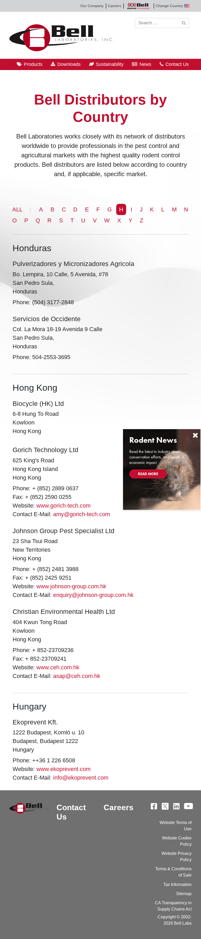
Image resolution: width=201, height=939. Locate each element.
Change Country (169, 6)
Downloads (69, 64)
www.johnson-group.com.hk (71, 586)
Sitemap (184, 893)
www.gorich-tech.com (63, 505)
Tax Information (177, 884)
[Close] (195, 435)
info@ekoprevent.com (80, 777)
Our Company (92, 6)
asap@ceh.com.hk (76, 676)
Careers (114, 6)
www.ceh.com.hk (57, 667)
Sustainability (110, 64)
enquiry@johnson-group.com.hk (93, 595)
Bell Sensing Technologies (138, 6)
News (145, 64)
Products (33, 64)
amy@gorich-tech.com (81, 514)
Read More (148, 473)
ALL (17, 209)
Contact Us (177, 64)
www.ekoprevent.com (63, 769)
